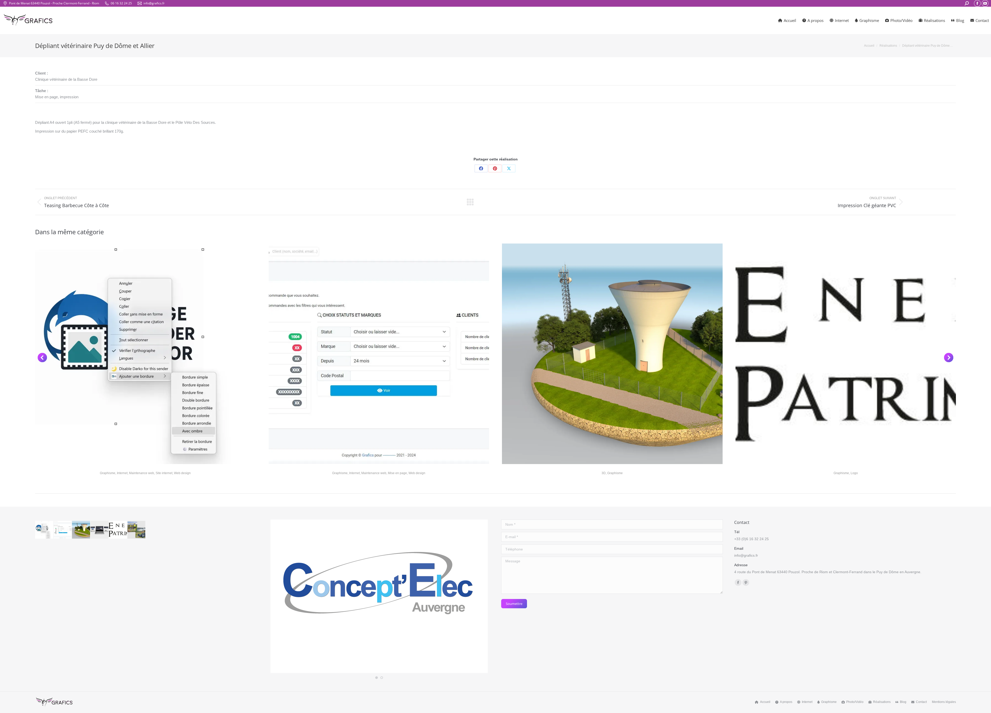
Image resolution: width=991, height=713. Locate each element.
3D (604, 473)
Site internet (164, 473)
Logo (854, 473)
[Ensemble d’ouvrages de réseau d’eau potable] (81, 530)
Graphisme (107, 473)
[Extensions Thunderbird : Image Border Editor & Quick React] (44, 530)
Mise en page (397, 473)
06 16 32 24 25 (121, 3)
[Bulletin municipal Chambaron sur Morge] (136, 530)
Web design (182, 473)
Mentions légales (944, 702)
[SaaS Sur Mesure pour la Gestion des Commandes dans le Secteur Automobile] (63, 530)
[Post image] (145, 354)
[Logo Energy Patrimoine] (118, 530)
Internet (122, 473)
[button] (42, 357)
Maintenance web (141, 473)
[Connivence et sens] (100, 530)
